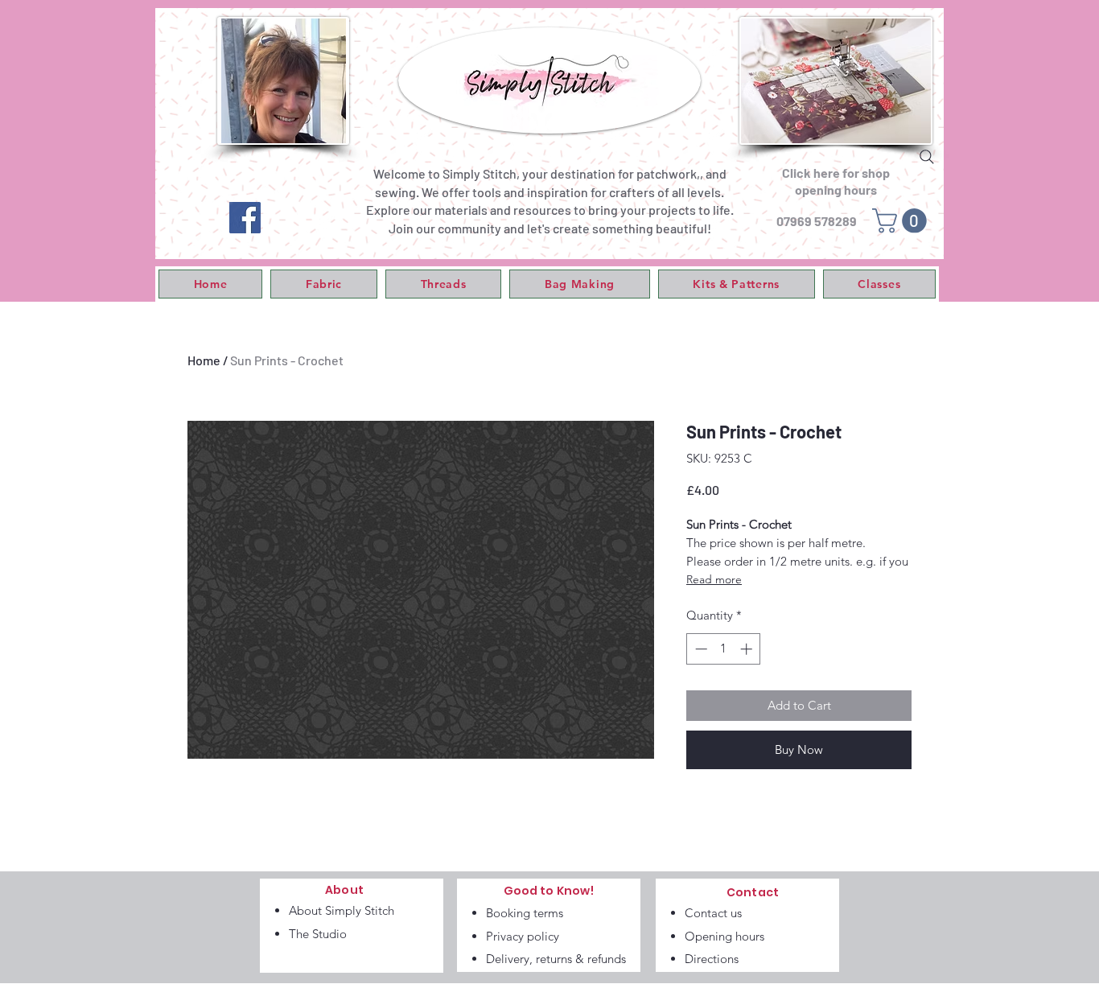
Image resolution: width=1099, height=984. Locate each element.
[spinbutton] (723, 649)
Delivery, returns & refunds (556, 958)
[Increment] (748, 649)
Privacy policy (522, 936)
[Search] (927, 157)
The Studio (318, 933)
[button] (323, 284)
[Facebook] (245, 217)
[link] (902, 220)
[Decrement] (699, 649)
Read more (714, 579)
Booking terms (524, 912)
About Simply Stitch (341, 910)
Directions (712, 958)
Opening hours (724, 936)
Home (203, 360)
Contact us (713, 912)
